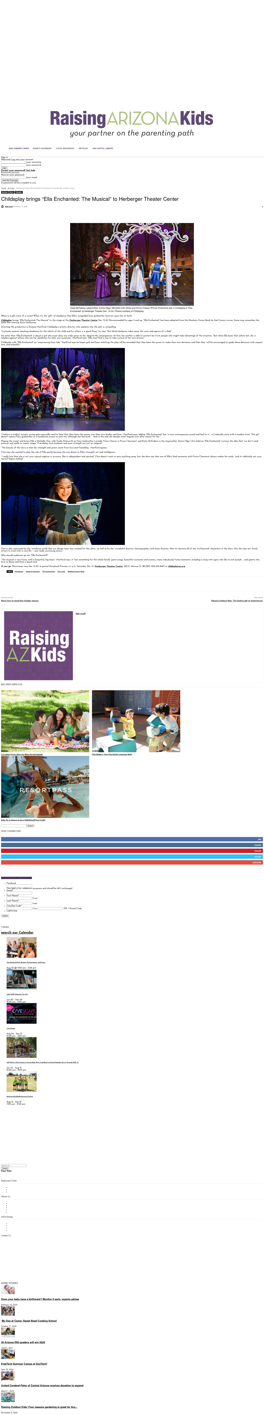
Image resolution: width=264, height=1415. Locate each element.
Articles (11, 188)
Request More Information (21, 1230)
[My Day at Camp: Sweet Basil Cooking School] (8, 1315)
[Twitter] (15, 214)
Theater (19, 192)
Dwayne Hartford (33, 571)
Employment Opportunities (22, 1208)
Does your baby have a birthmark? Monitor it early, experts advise (40, 1299)
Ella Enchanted (48, 571)
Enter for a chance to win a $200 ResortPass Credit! (23, 820)
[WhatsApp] (35, 214)
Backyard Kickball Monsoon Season (20, 1096)
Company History (17, 1206)
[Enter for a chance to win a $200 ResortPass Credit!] (45, 787)
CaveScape (11, 1028)
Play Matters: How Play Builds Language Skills (112, 754)
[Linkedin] (15, 1270)
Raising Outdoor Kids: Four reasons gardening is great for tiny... (39, 1407)
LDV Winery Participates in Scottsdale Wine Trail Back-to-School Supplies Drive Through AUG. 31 (43, 1062)
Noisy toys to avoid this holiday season (20, 601)
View (9, 1171)
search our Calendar (17, 932)
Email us (11, 1250)
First (35, 898)
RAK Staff (9, 206)
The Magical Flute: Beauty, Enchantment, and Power (26, 962)
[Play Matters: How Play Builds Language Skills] (136, 721)
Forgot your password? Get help (18, 170)
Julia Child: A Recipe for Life (17, 994)
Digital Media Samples (19, 1228)
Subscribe (256, 862)
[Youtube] (32, 1270)
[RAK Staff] (3, 206)
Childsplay (6, 320)
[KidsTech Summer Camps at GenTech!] (8, 1358)
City (35, 908)
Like (259, 839)
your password (34, 165)
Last (35, 903)
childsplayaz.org (176, 566)
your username (34, 162)
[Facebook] (5, 214)
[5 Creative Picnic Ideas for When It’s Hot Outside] (45, 721)
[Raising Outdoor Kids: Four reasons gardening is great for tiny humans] (8, 1401)
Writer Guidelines (16, 1210)
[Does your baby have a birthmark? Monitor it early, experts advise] (8, 1293)
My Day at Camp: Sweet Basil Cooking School (29, 1321)
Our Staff (13, 1203)
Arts (11, 192)
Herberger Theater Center (83, 320)
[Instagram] (9, 1270)
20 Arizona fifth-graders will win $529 (23, 1342)
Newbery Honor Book (76, 571)
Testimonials (14, 1224)
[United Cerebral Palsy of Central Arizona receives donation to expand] (8, 1380)
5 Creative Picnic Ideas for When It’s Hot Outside (22, 754)
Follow (258, 845)
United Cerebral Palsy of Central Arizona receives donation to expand (42, 1385)
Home (3, 188)
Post (3, 1171)
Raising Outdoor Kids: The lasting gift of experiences (237, 601)
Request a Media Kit (18, 1226)
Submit (5, 916)
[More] (45, 214)
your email (32, 177)
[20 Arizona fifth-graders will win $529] (8, 1337)
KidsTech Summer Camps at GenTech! (24, 1364)
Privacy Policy (15, 1192)
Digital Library (15, 1190)
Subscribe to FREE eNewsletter (24, 1187)
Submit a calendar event (20, 1212)
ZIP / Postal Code (73, 908)
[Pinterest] (25, 214)
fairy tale (61, 571)
